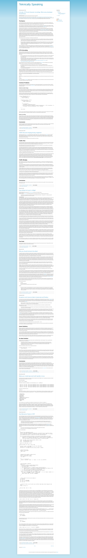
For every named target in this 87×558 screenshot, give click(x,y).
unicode (30, 128)
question (20, 313)
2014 (58, 11)
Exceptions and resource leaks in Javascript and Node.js (33, 297)
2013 (58, 15)
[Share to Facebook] (35, 127)
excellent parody (31, 192)
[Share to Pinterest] (36, 127)
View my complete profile (60, 21)
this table (42, 62)
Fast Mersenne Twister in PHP (27, 414)
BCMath (24, 538)
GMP (21, 538)
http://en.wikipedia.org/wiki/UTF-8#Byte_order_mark (27, 61)
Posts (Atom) (24, 547)
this (19, 532)
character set (27, 128)
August (59, 12)
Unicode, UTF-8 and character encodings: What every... (61, 13)
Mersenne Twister (38, 417)
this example (26, 79)
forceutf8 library (33, 85)
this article (27, 134)
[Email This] (33, 127)
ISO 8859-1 (44, 26)
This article (25, 193)
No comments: (30, 127)
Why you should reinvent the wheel (28, 251)
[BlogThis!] (34, 127)
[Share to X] (34, 246)
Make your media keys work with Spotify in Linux (32, 376)
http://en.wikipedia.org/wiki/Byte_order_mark (40, 60)
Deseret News (51, 276)
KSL (47, 276)
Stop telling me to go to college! (27, 190)
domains (26, 301)
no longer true (50, 299)
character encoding (23, 128)
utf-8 (31, 128)
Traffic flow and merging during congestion (30, 132)
